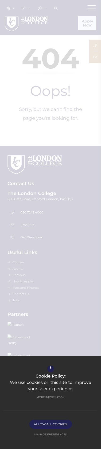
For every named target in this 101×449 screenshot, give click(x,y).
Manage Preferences (50, 434)
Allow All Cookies (50, 424)
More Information (50, 397)
